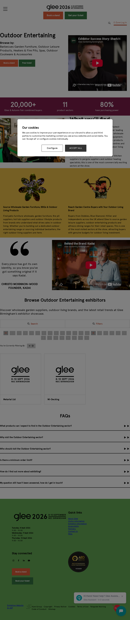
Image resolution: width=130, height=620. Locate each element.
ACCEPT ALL (75, 148)
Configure (52, 148)
